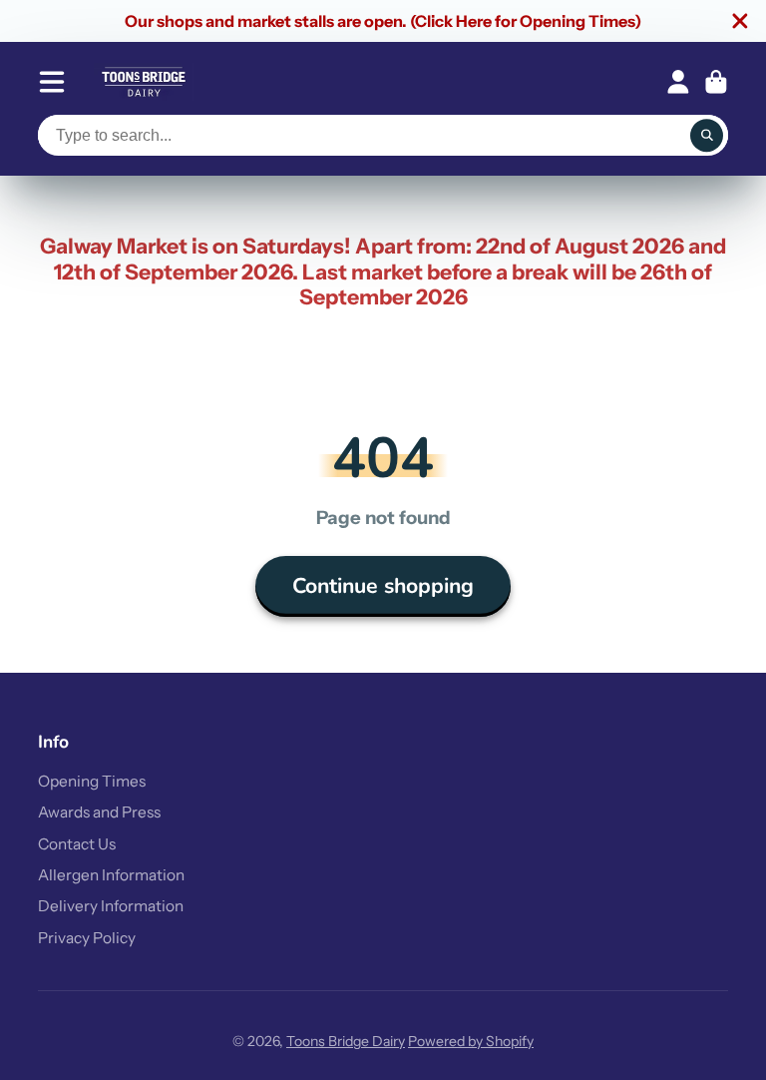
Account (678, 82)
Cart (716, 82)
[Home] (143, 82)
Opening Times (92, 781)
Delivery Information (111, 905)
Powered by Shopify (471, 1041)
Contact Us (77, 843)
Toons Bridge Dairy (345, 1041)
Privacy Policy (87, 937)
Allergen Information (111, 874)
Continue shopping (383, 586)
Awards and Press (99, 812)
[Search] (707, 136)
